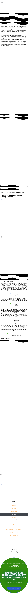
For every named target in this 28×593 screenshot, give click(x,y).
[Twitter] (14, 469)
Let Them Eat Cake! (14, 535)
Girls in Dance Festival (14, 532)
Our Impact (14, 514)
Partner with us (14, 546)
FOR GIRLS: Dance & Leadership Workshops (14, 526)
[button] (21, 6)
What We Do (14, 520)
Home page (14, 517)
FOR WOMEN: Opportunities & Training (14, 529)
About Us (14, 501)
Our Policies (14, 511)
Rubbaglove (20, 556)
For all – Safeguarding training (14, 524)
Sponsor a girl (14, 543)
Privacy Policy (14, 552)
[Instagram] (8, 469)
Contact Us (14, 549)
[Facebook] (11, 469)
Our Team (14, 508)
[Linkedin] (20, 469)
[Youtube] (17, 469)
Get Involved (14, 539)
